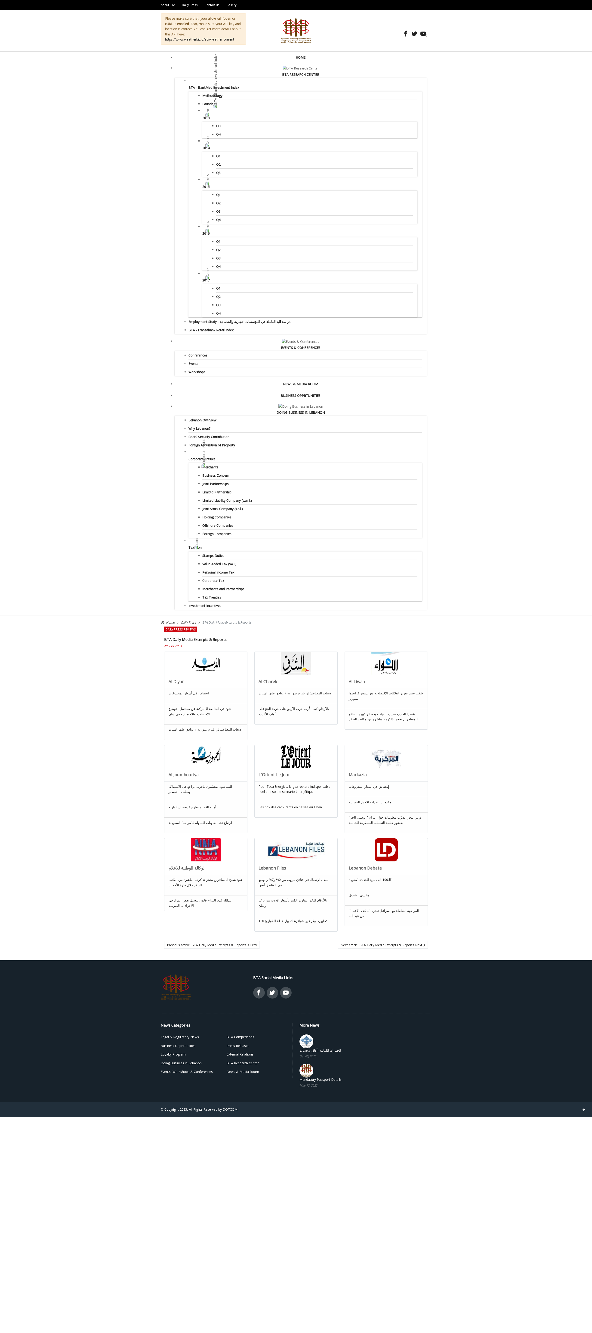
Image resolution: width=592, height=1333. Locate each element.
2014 (206, 148)
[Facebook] (404, 34)
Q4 (218, 134)
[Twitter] (413, 34)
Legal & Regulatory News (180, 1037)
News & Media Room (300, 384)
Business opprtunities (301, 395)
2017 (206, 280)
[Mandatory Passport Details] (306, 1070)
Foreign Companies (216, 534)
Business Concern (215, 475)
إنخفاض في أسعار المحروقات (369, 786)
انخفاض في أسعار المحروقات (189, 693)
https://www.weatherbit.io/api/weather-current (199, 39)
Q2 (218, 164)
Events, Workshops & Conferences (187, 1071)
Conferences (197, 355)
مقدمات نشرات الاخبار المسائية (370, 802)
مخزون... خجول (359, 895)
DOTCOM (230, 1109)
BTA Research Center (300, 74)
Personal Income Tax (218, 572)
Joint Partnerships (215, 484)
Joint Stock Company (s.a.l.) (222, 509)
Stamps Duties (213, 555)
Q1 (218, 156)
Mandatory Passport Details (320, 1080)
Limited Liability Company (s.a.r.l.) (227, 500)
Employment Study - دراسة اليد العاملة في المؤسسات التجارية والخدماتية (239, 321)
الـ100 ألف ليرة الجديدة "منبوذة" (370, 879)
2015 (206, 186)
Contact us (212, 5)
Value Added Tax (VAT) (219, 564)
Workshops (196, 372)
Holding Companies (216, 517)
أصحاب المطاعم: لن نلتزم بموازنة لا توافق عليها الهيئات (206, 729)
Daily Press (190, 5)
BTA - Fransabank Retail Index (211, 330)
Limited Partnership (216, 492)
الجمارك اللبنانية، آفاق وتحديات (320, 1050)
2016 (206, 233)
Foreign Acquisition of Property (211, 445)
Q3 (218, 126)
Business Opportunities (178, 1045)
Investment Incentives (204, 605)
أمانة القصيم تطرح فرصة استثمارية (192, 807)
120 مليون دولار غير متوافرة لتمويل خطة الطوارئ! (293, 921)
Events (193, 363)
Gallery (231, 5)
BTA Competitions (240, 1037)
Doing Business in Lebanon (301, 412)
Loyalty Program (173, 1054)
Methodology (212, 95)
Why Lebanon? (199, 428)
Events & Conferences (301, 347)
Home (300, 57)
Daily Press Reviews (181, 629)
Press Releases (238, 1045)
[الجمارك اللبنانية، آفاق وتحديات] (306, 1041)
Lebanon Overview (202, 420)
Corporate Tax (213, 580)
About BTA (168, 5)
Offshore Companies (217, 525)
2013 (206, 118)
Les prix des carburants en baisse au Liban (290, 807)
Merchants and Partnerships (223, 589)
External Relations (240, 1054)
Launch (207, 104)
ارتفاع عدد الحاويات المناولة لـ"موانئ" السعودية (200, 822)
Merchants (210, 467)
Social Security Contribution (208, 437)
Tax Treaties (211, 597)
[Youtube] (422, 34)
